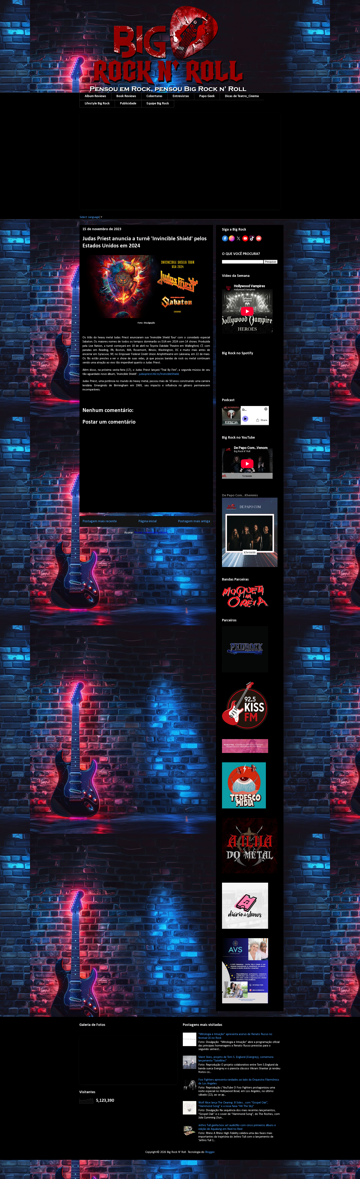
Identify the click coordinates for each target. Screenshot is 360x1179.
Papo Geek (207, 96)
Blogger (209, 1152)
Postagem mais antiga (194, 521)
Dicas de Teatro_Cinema (242, 96)
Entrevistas (181, 96)
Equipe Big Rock (158, 103)
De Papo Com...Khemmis (240, 495)
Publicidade (128, 103)
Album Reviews (95, 96)
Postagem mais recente (99, 521)
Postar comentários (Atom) (151, 532)
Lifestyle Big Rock (97, 103)
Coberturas (154, 96)
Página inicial (147, 521)
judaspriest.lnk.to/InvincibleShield (159, 374)
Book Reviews (126, 96)
